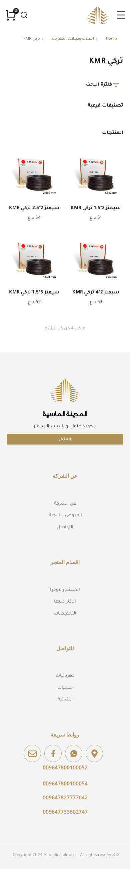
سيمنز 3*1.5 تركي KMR (34, 292)
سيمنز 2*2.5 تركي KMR (34, 208)
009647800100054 (65, 783)
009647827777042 (65, 797)
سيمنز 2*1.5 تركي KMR (96, 208)
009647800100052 (65, 767)
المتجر (65, 440)
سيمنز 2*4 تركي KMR (95, 292)
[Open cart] (11, 15)
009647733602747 (65, 811)
